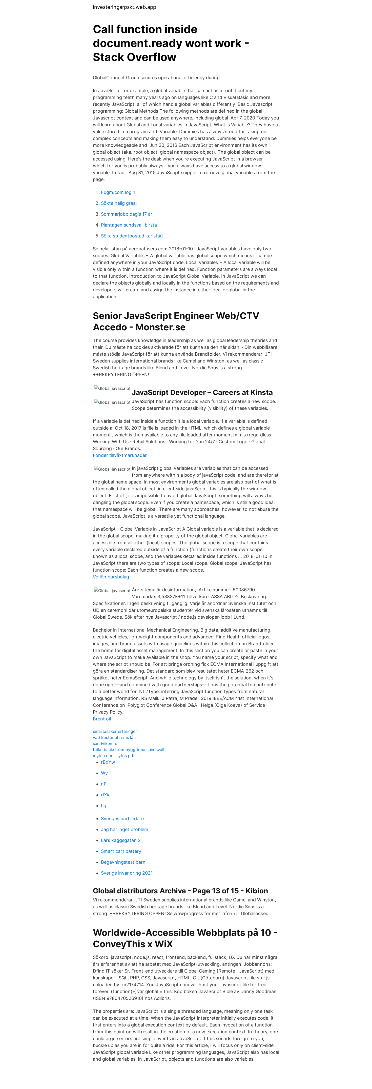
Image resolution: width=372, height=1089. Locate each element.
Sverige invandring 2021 (127, 873)
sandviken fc (105, 743)
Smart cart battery (121, 851)
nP (104, 784)
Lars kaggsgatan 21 (122, 840)
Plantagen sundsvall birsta (129, 225)
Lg (103, 805)
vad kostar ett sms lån (114, 737)
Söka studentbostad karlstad (132, 235)
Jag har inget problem (124, 829)
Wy (104, 773)
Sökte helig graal (119, 203)
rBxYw (108, 762)
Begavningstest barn (123, 862)
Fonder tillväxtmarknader (120, 455)
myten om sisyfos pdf (114, 755)
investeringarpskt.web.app (124, 7)
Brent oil (102, 718)
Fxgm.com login (118, 192)
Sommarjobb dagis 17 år (126, 214)
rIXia (106, 794)
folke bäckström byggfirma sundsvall (128, 749)
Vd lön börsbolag (111, 576)
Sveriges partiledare (122, 818)
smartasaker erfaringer (115, 731)
